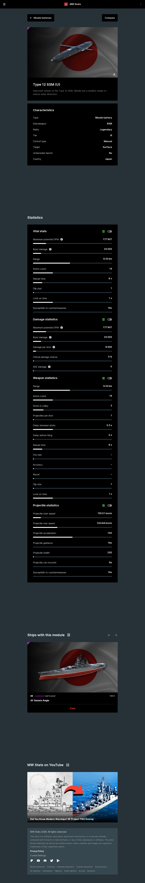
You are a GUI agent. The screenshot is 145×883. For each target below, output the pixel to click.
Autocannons (101, 867)
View (72, 708)
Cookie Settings (38, 855)
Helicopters (48, 871)
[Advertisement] (72, 191)
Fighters (58, 871)
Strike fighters (70, 871)
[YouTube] (38, 860)
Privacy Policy (37, 851)
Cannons (51, 867)
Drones (82, 871)
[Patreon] (31, 860)
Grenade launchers (65, 867)
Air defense (35, 871)
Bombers (91, 871)
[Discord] (45, 860)
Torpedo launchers (84, 867)
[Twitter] (51, 860)
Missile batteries (37, 867)
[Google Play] (58, 860)
